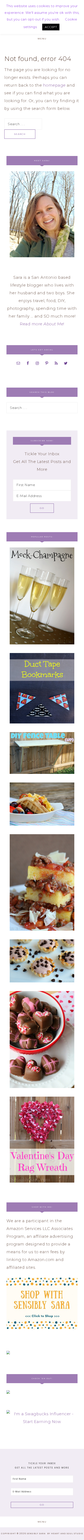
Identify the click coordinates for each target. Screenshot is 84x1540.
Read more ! (42, 324)
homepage (54, 85)
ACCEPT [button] (51, 27)
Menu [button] (42, 38)
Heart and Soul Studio (67, 1533)
